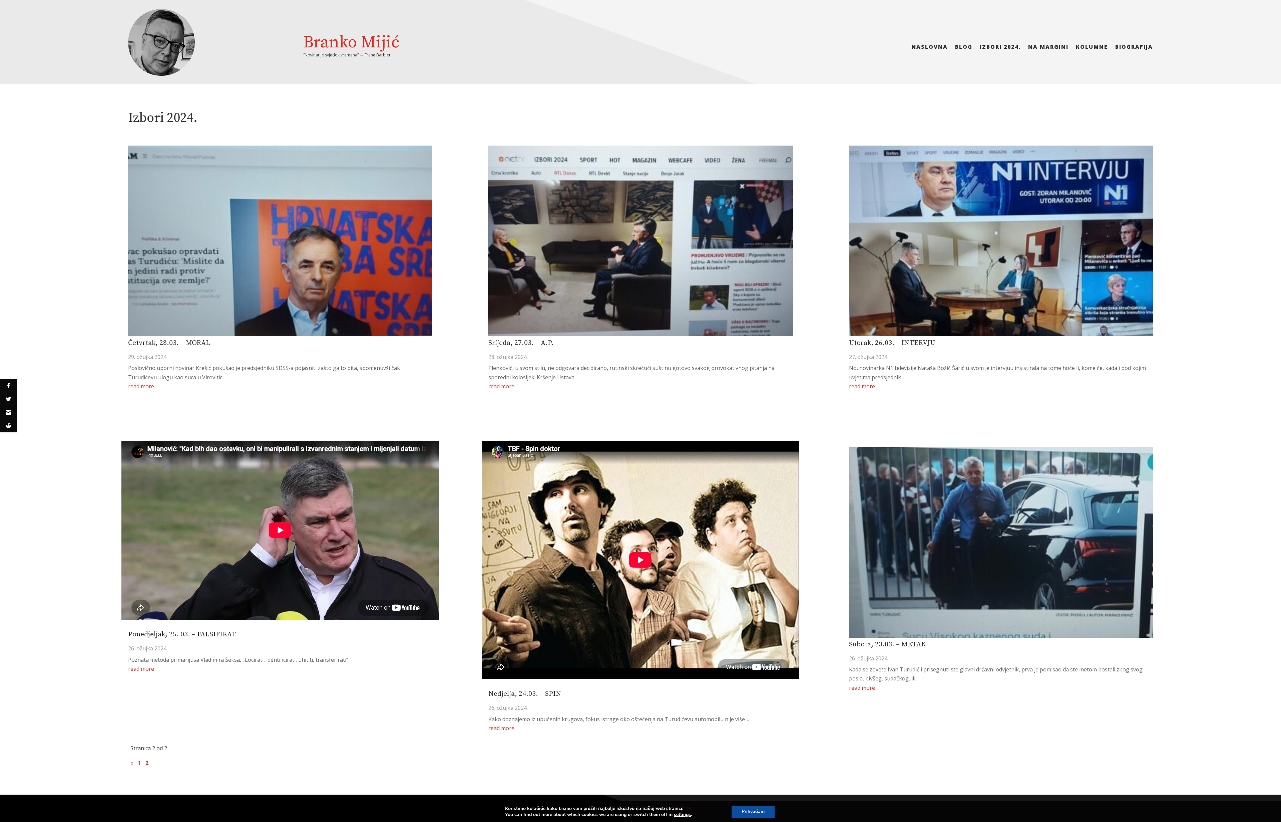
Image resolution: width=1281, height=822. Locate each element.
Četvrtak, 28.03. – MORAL (169, 343)
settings (682, 815)
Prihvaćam (753, 811)
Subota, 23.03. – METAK (887, 644)
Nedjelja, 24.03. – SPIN (524, 693)
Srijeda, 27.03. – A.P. (521, 343)
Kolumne (1092, 47)
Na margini (1048, 47)
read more (141, 386)
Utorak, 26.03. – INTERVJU (892, 343)
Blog (963, 47)
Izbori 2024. (1000, 47)
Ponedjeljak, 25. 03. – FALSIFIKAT (182, 634)
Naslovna (929, 47)
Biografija (1134, 47)
